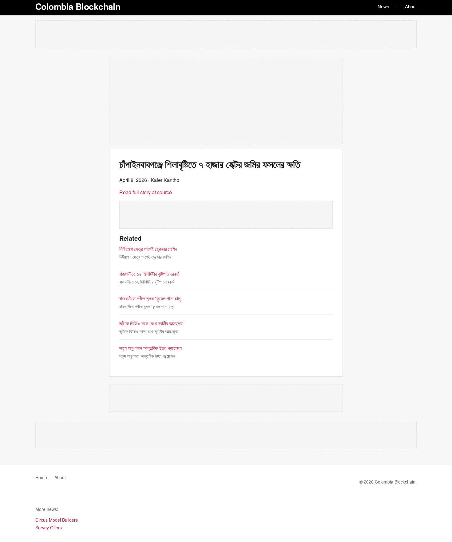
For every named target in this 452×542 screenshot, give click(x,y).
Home (41, 477)
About (411, 6)
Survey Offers (48, 527)
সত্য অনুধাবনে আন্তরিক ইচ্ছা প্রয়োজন (150, 347)
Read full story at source (145, 192)
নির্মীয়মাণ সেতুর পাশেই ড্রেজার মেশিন (148, 248)
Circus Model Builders (56, 520)
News (383, 6)
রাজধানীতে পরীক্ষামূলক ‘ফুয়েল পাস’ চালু (149, 298)
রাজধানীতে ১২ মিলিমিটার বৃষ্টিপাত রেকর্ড (149, 273)
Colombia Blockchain (77, 6)
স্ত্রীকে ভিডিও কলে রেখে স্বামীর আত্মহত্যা (151, 323)
